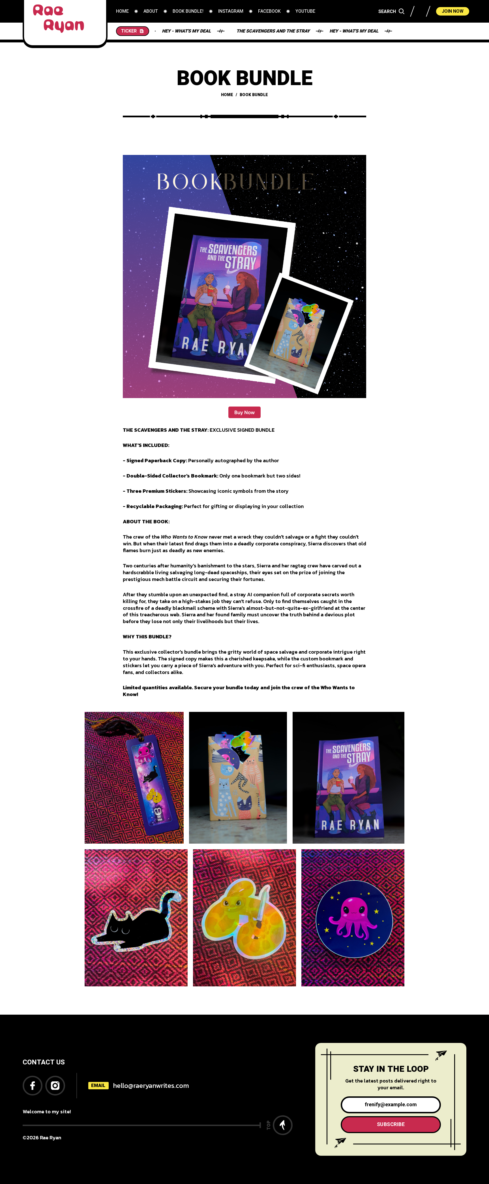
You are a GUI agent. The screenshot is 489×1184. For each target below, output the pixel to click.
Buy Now (244, 412)
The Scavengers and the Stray (235, 31)
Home (227, 95)
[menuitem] (122, 11)
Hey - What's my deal (316, 31)
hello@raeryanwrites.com (151, 1085)
